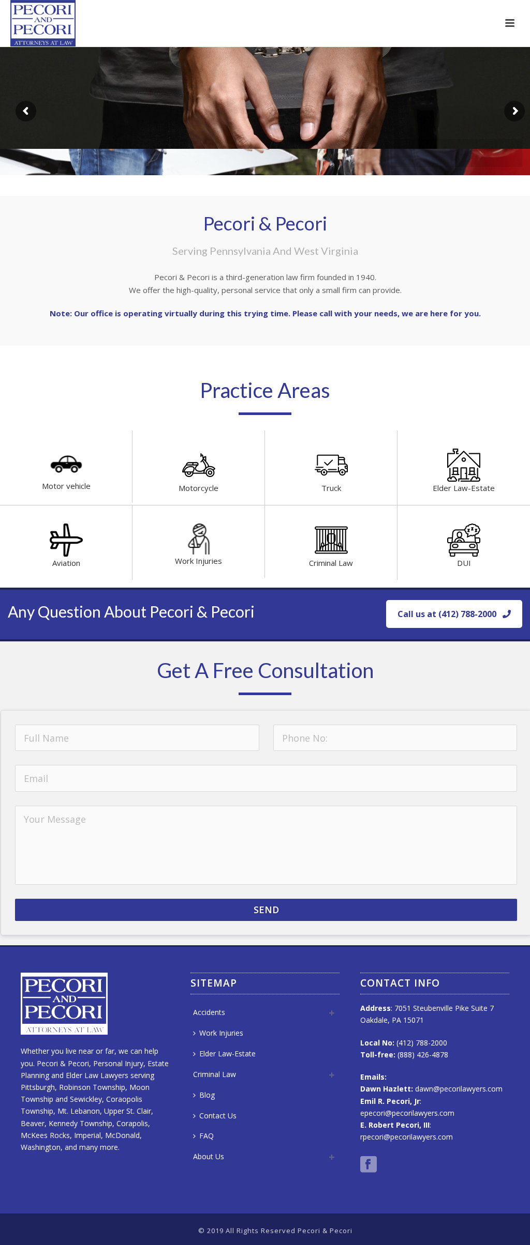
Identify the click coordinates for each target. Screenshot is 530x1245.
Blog (207, 1095)
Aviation (66, 563)
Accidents (209, 1012)
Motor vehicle (66, 486)
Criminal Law (331, 563)
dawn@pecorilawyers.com (459, 1089)
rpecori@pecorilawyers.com (406, 1137)
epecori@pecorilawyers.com (407, 1113)
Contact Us (218, 1115)
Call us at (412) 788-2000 (447, 614)
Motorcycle (198, 488)
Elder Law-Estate (464, 488)
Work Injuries (198, 561)
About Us (208, 1156)
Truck (331, 488)
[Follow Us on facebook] (368, 1165)
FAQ (206, 1136)
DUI (464, 563)
